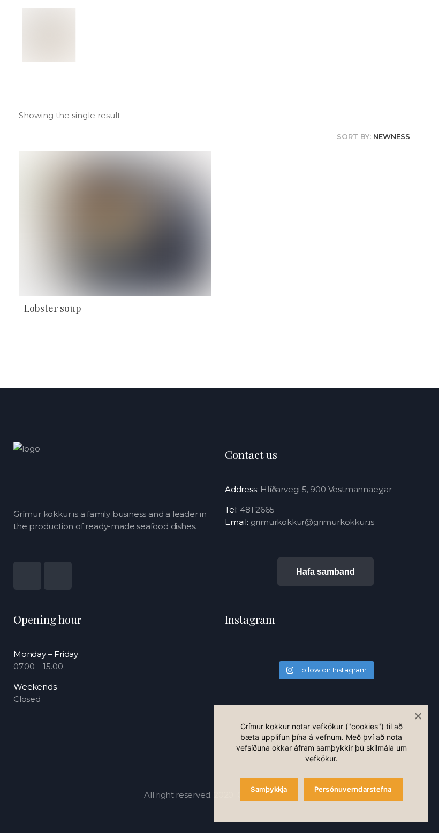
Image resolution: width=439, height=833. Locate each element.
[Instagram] (27, 576)
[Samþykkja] (417, 715)
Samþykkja (269, 789)
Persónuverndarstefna (353, 789)
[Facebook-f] (58, 576)
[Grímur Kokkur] (48, 35)
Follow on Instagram (332, 670)
